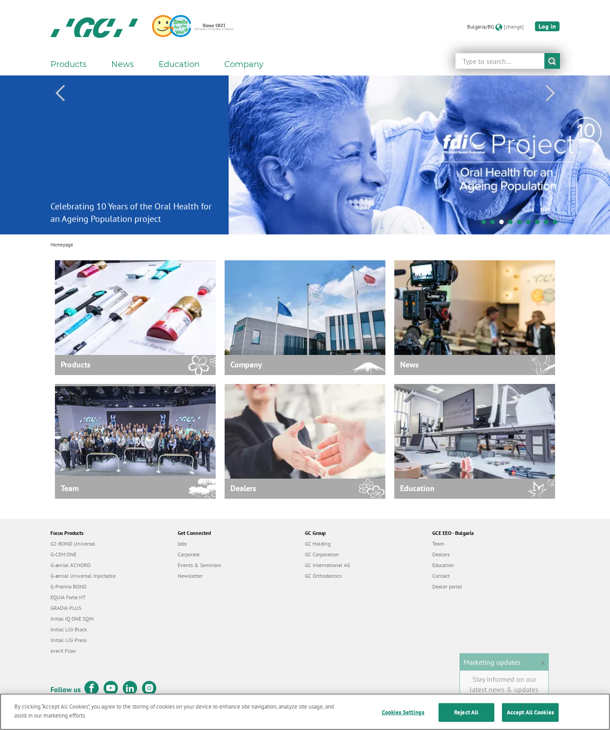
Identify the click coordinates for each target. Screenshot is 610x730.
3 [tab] (503, 224)
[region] (305, 711)
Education (443, 565)
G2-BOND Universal (73, 543)
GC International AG (327, 565)
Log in (547, 26)
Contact (441, 575)
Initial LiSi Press (68, 640)
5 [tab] (521, 224)
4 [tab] (512, 224)
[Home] (94, 26)
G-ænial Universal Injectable (83, 575)
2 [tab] (494, 224)
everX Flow (63, 650)
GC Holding (317, 543)
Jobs (182, 543)
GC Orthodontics (323, 575)
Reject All (466, 712)
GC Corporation (322, 554)
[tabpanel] (305, 154)
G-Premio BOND (68, 586)
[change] (514, 26)
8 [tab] (548, 224)
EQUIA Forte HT (68, 597)
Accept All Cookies (530, 712)
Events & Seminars (199, 565)
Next (550, 93)
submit (552, 61)
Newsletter (190, 575)
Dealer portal (447, 586)
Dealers (441, 554)
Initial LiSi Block (68, 629)
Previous (59, 93)
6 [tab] (530, 224)
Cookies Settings (403, 712)
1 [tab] (485, 224)
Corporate (189, 554)
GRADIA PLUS (65, 608)
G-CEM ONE (63, 554)
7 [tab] (539, 224)
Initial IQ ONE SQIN (72, 618)
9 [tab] (557, 224)
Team (438, 543)
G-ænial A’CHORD (70, 565)
